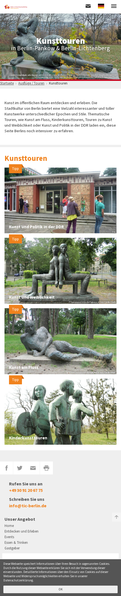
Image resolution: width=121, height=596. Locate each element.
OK (61, 589)
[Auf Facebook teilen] (6, 468)
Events (9, 537)
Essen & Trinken (16, 542)
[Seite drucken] (46, 468)
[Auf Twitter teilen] (19, 468)
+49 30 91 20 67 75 (26, 490)
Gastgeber (12, 548)
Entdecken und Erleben (22, 531)
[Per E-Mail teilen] (33, 468)
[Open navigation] (113, 6)
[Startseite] (16, 7)
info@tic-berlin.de (27, 505)
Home (9, 525)
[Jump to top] (116, 517)
